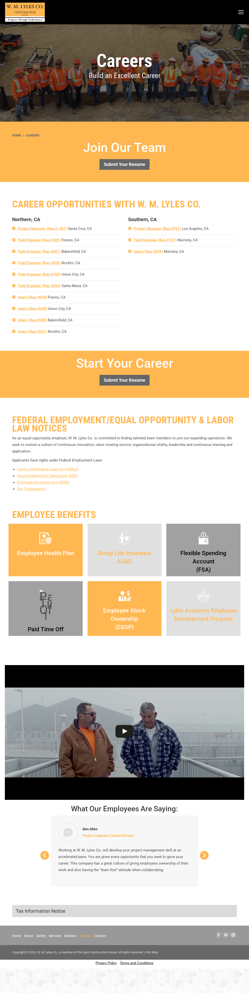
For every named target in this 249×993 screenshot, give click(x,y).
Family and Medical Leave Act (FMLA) (47, 469)
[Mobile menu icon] (241, 12)
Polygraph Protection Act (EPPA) (43, 482)
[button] (44, 855)
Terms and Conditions (136, 963)
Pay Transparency (31, 489)
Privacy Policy (106, 963)
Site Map (152, 952)
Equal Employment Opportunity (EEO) (47, 476)
